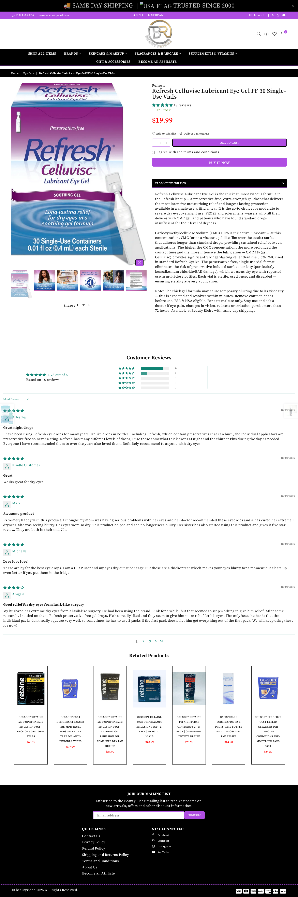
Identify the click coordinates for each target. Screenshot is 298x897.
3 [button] (150, 641)
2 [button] (143, 641)
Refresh (158, 85)
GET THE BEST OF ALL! (150, 15)
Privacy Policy (93, 842)
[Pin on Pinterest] (83, 305)
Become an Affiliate (157, 61)
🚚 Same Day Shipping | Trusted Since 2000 (149, 5)
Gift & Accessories (113, 61)
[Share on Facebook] (78, 305)
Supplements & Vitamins (212, 53)
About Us (89, 867)
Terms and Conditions (100, 860)
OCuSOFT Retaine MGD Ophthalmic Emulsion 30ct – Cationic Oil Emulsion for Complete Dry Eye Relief (110, 731)
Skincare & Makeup (107, 53)
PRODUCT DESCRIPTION (170, 183)
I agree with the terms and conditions (188, 152)
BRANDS (71, 53)
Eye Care (28, 73)
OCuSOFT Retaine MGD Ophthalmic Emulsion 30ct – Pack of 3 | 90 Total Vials (31, 726)
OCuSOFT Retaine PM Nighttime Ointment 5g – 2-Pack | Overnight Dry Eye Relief (189, 726)
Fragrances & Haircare (157, 53)
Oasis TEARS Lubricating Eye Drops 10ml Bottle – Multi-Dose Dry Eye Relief (228, 726)
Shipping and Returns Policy (105, 854)
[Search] (259, 34)
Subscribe (194, 815)
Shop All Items (42, 53)
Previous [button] (14, 175)
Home (14, 73)
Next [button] (142, 175)
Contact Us (91, 835)
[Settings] (266, 34)
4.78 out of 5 (58, 374)
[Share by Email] (90, 305)
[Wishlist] (274, 34)
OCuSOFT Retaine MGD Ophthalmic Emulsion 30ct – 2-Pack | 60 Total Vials (149, 726)
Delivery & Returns (196, 133)
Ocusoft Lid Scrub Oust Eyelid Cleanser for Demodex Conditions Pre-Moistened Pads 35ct (268, 731)
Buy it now (219, 162)
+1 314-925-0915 (24, 15)
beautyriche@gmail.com (53, 15)
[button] (163, 105)
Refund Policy (93, 848)
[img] (13, 458)
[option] (78, 175)
